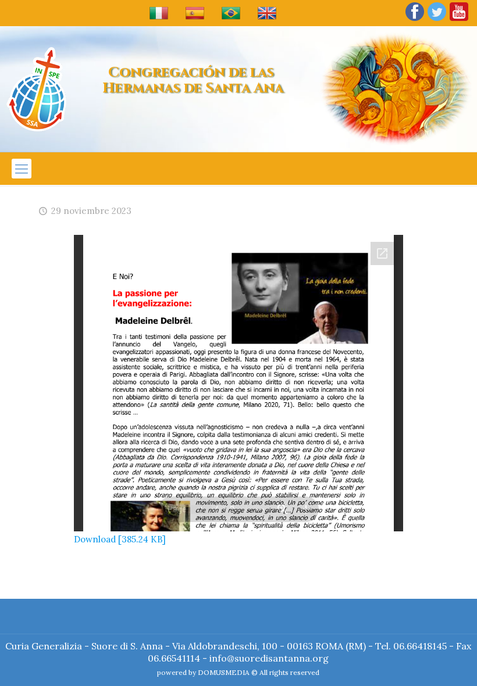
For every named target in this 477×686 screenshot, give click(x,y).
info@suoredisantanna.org (269, 658)
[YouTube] (459, 20)
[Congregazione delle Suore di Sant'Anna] (36, 89)
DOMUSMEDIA (224, 672)
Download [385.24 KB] (120, 539)
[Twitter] (437, 20)
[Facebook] (414, 20)
